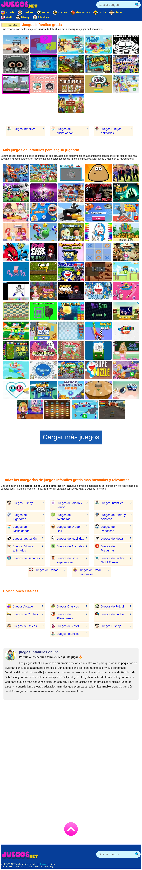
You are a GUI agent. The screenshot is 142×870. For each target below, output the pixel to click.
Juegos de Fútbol (112, 606)
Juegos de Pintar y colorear (113, 517)
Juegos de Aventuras (64, 517)
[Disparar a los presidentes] (126, 173)
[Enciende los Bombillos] (71, 331)
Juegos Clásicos (68, 606)
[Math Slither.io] (98, 311)
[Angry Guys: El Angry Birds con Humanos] (126, 271)
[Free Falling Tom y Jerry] (85, 409)
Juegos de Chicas (25, 626)
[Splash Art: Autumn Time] (126, 291)
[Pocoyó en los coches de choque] (71, 173)
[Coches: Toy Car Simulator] (112, 409)
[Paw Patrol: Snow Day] (126, 84)
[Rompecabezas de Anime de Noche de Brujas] (126, 311)
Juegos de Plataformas (65, 616)
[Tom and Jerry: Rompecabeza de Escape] (43, 331)
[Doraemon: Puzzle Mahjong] (71, 232)
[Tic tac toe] (98, 252)
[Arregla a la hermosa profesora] (126, 350)
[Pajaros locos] (71, 212)
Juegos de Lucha (112, 614)
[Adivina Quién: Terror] (98, 192)
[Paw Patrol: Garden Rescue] (71, 103)
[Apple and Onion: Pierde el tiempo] (43, 350)
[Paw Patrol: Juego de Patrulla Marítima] (71, 44)
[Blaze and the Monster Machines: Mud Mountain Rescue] (71, 64)
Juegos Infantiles (24, 129)
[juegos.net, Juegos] (19, 5)
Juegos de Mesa (112, 538)
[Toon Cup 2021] (16, 192)
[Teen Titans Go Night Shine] (43, 192)
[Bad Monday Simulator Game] (126, 44)
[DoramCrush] (126, 252)
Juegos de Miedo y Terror (69, 505)
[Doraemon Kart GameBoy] (71, 271)
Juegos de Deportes (26, 558)
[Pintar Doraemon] (98, 232)
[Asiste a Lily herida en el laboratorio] (30, 409)
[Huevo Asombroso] (126, 331)
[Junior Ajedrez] (16, 311)
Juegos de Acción (25, 538)
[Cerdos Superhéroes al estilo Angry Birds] (71, 390)
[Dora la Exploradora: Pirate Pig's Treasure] (126, 232)
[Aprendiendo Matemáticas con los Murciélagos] (43, 390)
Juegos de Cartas (46, 570)
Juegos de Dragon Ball (69, 529)
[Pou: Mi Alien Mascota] (98, 173)
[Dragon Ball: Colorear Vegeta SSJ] (16, 291)
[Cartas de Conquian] (71, 84)
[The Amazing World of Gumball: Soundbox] (98, 212)
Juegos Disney (23, 503)
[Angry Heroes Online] (16, 252)
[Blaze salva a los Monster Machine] (16, 173)
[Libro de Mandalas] (43, 370)
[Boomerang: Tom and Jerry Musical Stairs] (126, 212)
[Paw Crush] (43, 173)
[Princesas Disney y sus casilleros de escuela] (16, 232)
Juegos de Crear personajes (90, 572)
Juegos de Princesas (108, 529)
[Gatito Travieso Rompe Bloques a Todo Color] (43, 311)
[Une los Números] (57, 409)
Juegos (43, 864)
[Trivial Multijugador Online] (98, 84)
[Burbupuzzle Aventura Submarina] (71, 311)
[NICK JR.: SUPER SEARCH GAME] (43, 212)
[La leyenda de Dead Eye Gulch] (98, 64)
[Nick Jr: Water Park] (98, 44)
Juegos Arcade (23, 606)
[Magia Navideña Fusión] (71, 350)
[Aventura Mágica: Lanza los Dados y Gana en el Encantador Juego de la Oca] (43, 271)
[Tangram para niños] (16, 370)
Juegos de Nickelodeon (65, 131)
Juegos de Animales (70, 546)
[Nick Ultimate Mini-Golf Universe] (71, 370)
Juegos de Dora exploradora (67, 560)
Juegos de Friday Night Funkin (112, 560)
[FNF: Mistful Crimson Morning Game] (16, 64)
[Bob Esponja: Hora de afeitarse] (71, 252)
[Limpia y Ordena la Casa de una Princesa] (43, 291)
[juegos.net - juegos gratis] (20, 855)
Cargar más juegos (71, 437)
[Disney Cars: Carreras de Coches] (16, 44)
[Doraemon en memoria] (98, 291)
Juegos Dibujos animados (111, 131)
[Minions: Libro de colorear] (98, 350)
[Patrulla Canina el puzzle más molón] (71, 192)
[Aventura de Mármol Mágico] (16, 350)
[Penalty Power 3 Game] (126, 64)
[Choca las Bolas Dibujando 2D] (16, 390)
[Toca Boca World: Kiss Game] (43, 84)
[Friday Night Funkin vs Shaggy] (43, 252)
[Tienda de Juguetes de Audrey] (126, 370)
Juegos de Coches (25, 614)
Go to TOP (71, 829)
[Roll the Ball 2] (98, 271)
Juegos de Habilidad (70, 538)
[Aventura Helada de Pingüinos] (126, 390)
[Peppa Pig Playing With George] (16, 271)
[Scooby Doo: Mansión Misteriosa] (126, 192)
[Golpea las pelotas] (98, 390)
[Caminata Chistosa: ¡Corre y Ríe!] (98, 331)
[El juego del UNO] (16, 331)
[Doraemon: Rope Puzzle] (98, 370)
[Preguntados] (43, 44)
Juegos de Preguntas (108, 548)
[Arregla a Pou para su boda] (16, 212)
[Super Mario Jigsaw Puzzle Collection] (43, 232)
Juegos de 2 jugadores (21, 517)
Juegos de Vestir (68, 626)
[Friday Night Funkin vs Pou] (71, 291)
